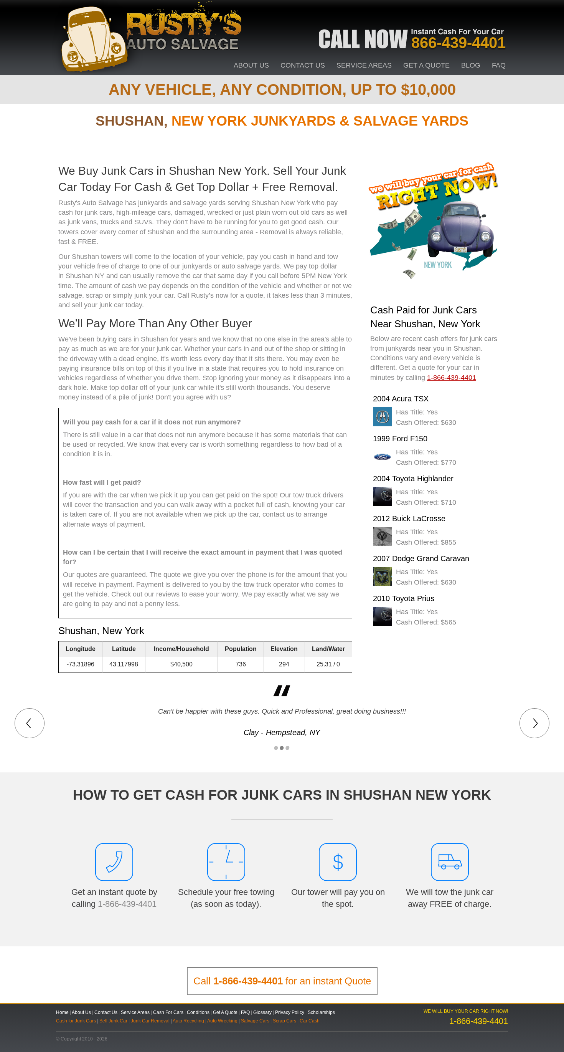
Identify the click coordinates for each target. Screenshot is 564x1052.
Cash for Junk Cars (76, 1021)
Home (62, 1012)
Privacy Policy (289, 1012)
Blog (470, 65)
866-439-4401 (458, 42)
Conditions (198, 1012)
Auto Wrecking (222, 1021)
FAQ (499, 65)
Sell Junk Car (113, 1021)
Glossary (262, 1012)
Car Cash (310, 1021)
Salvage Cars (255, 1021)
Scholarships (321, 1012)
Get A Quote (426, 65)
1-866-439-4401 (127, 904)
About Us (251, 65)
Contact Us (302, 65)
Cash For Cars (168, 1012)
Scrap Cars (284, 1021)
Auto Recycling (188, 1021)
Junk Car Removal (150, 1021)
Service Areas (364, 65)
